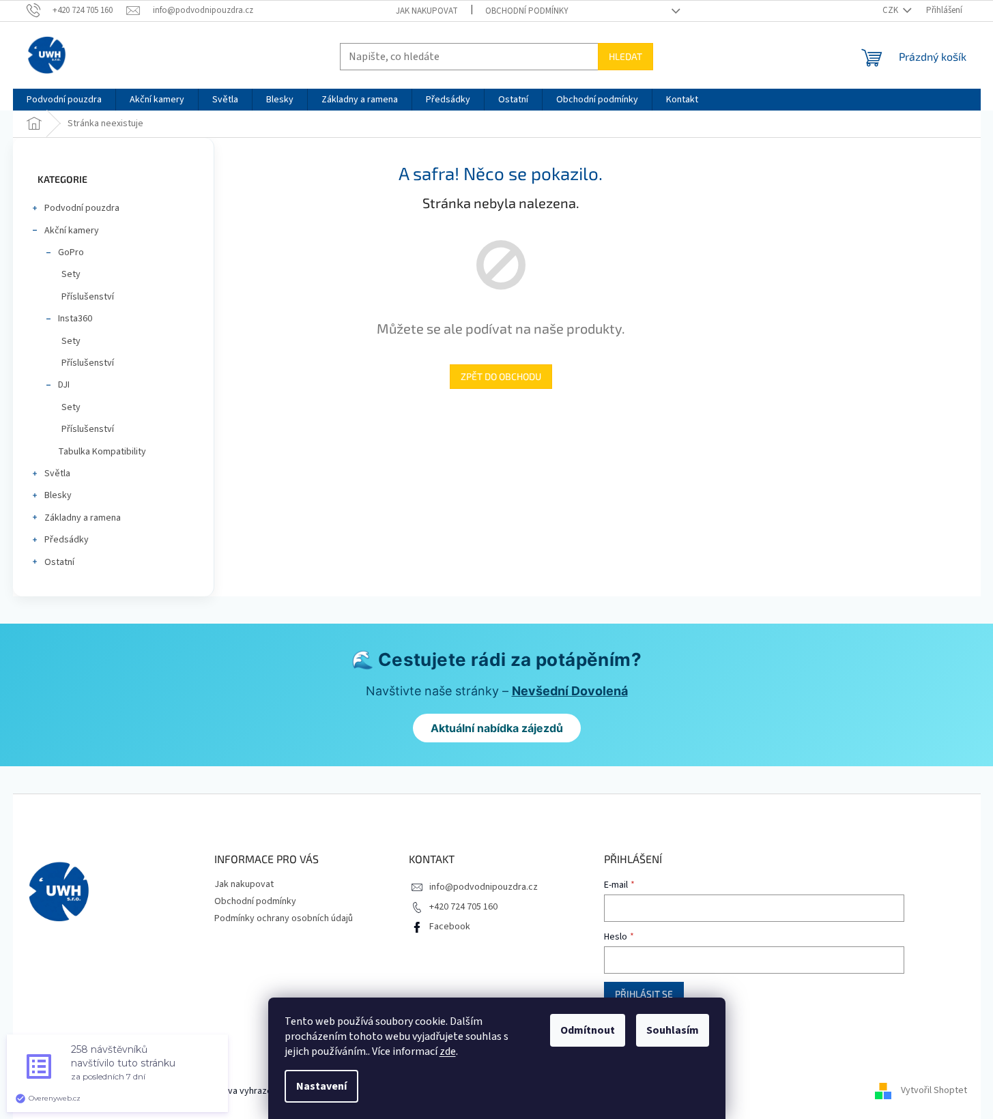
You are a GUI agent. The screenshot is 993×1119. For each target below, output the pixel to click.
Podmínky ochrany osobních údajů (283, 918)
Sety (71, 274)
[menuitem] (64, 100)
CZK (891, 10)
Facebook (449, 926)
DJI (64, 385)
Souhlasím (672, 1030)
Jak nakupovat (427, 11)
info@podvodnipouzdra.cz (483, 887)
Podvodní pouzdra (81, 208)
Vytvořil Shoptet (934, 1091)
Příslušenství (87, 297)
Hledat (625, 56)
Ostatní (59, 562)
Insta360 (75, 318)
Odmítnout (587, 1030)
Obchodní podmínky (527, 11)
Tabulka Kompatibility (102, 452)
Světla (57, 473)
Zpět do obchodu (501, 376)
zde (448, 1051)
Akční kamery (71, 230)
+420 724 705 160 (463, 907)
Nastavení (321, 1086)
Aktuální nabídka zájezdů (497, 728)
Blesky (58, 495)
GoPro (71, 252)
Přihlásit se (644, 994)
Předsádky (66, 540)
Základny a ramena (82, 518)
